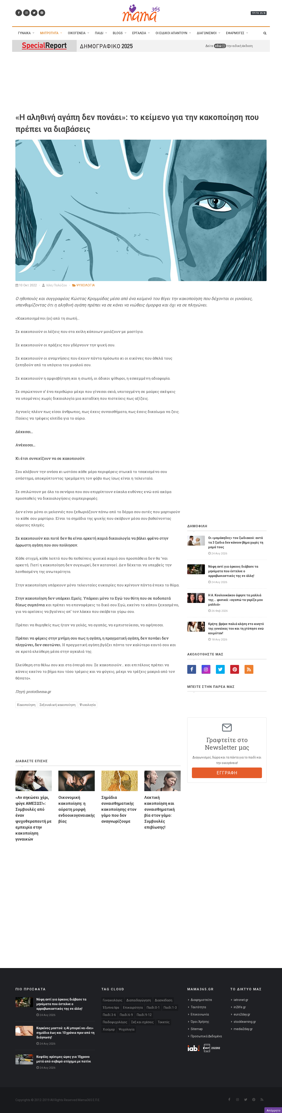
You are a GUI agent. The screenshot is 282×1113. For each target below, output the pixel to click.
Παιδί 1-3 (170, 1007)
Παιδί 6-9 (126, 1015)
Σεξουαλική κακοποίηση (57, 705)
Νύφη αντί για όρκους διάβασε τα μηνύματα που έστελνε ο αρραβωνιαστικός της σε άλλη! (233, 571)
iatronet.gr (241, 1000)
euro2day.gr (242, 1014)
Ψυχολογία (88, 705)
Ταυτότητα (198, 1007)
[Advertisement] (98, 896)
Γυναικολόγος (112, 1000)
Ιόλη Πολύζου (56, 285)
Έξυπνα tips (111, 1007)
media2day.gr (243, 1029)
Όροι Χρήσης (200, 1021)
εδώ (218, 46)
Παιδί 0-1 (153, 1007)
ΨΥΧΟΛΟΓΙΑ (85, 285)
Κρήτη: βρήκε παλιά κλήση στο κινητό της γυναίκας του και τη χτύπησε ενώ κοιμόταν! (236, 628)
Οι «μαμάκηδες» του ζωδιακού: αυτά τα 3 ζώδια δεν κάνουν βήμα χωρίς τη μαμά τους (235, 542)
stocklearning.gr (245, 1021)
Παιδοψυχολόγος (115, 1022)
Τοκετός (164, 1022)
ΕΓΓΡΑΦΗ (227, 772)
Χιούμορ (109, 1029)
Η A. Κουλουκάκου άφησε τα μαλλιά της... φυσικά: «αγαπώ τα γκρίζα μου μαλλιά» (235, 599)
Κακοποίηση (26, 705)
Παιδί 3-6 (109, 1015)
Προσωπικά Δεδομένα (206, 1036)
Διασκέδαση (163, 1000)
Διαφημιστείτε (201, 1000)
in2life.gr (240, 1007)
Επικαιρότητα (133, 1007)
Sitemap (197, 1029)
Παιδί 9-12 (144, 1015)
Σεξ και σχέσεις (142, 1022)
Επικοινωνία (200, 1014)
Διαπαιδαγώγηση (138, 1000)
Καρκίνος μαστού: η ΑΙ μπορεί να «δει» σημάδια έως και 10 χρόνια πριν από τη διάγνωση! (65, 1032)
